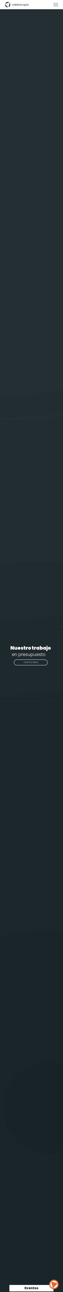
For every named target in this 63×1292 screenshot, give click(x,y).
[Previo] (13, 654)
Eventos (31, 1288)
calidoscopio (20, 4)
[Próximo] (47, 654)
